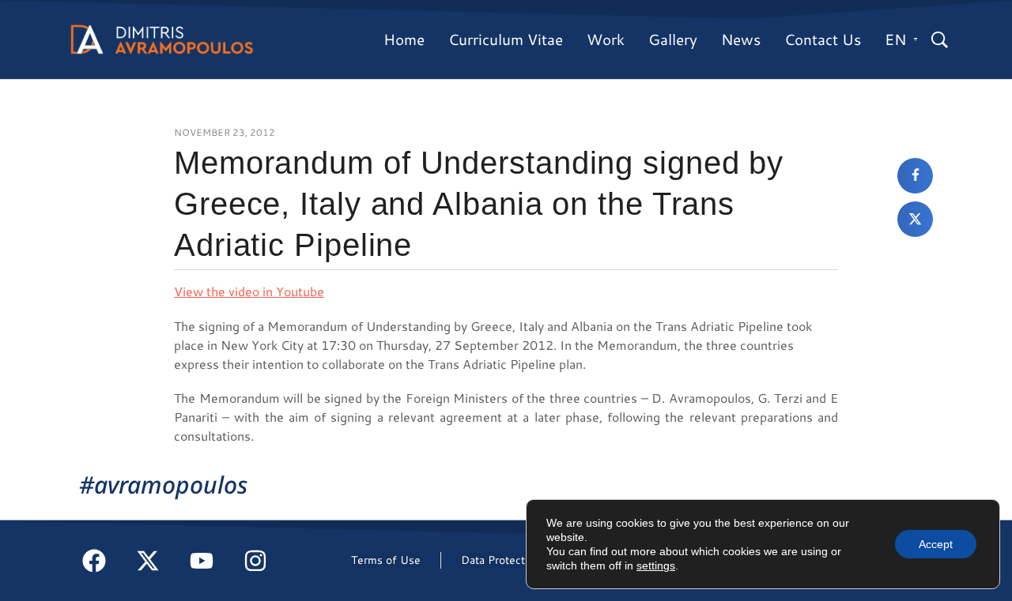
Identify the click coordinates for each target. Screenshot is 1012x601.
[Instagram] (255, 561)
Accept (936, 544)
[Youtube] (202, 561)
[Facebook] (94, 561)
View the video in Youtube (249, 291)
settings (655, 565)
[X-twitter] (148, 561)
